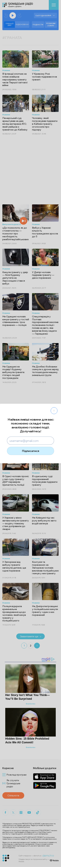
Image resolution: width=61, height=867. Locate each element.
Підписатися (30, 451)
